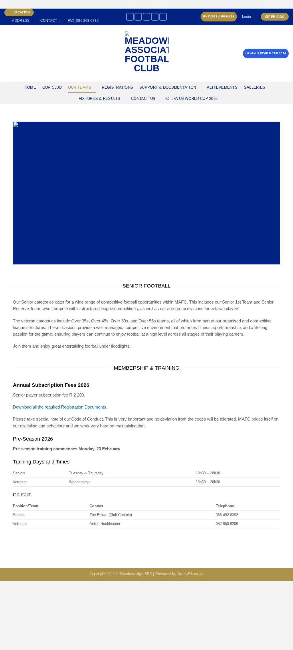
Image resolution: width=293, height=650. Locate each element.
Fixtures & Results (218, 16)
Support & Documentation (167, 87)
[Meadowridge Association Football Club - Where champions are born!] (147, 53)
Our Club (52, 87)
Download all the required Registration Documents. (60, 407)
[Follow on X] (146, 17)
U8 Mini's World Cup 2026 (266, 53)
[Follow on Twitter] (155, 17)
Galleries (254, 87)
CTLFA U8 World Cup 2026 (191, 98)
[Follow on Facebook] (130, 17)
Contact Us (143, 98)
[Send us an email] (163, 17)
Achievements (222, 87)
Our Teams (79, 87)
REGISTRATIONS (117, 87)
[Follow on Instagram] (138, 17)
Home (30, 87)
